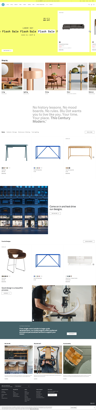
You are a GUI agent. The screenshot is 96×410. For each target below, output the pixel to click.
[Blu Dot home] (3, 4)
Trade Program (38, 392)
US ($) (93, 1)
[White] (66, 276)
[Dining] (12, 4)
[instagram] (91, 403)
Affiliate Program (27, 400)
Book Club (26, 396)
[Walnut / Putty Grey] (71, 276)
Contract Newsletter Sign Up (40, 397)
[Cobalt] (34, 168)
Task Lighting (35, 132)
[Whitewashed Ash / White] (5, 168)
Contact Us (3, 391)
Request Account (38, 391)
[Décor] (33, 4)
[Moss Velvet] (4, 276)
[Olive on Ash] (7, 168)
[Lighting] (29, 4)
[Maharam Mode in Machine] (5, 276)
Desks (3, 132)
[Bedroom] (16, 4)
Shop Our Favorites (88, 241)
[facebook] (92, 403)
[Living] (8, 4)
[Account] (91, 4)
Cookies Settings (73, 407)
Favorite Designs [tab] (6, 241)
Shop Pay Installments (16, 396)
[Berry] (39, 168)
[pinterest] (93, 403)
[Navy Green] (69, 276)
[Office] (20, 4)
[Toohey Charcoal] (7, 276)
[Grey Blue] (37, 168)
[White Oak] (66, 168)
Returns (3, 395)
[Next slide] (90, 31)
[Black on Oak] (69, 168)
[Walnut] (4, 168)
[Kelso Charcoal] (59, 42)
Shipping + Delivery (4, 394)
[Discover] (51, 4)
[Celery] (36, 168)
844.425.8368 (4, 392)
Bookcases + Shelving (24, 132)
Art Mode (14, 392)
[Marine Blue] (68, 276)
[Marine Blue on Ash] (2, 168)
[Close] (94, 408)
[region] (48, 408)
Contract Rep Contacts (39, 396)
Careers (26, 401)
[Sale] (47, 4)
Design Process (27, 392)
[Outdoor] (24, 4)
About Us (26, 391)
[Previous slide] (58, 31)
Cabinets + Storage (12, 132)
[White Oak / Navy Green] (93, 42)
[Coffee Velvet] (2, 276)
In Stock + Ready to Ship (40, 4)
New (13, 391)
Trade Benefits (71, 333)
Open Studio (26, 397)
